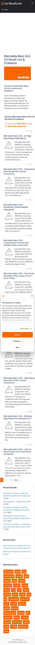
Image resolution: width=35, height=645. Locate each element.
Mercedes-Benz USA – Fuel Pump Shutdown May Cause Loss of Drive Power (19, 275)
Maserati (22, 604)
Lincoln (13, 604)
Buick (14, 581)
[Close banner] (32, 296)
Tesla (6, 627)
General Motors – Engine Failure (15, 501)
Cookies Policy (22, 642)
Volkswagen (23, 627)
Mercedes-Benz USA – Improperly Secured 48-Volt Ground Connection (19, 171)
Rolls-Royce (17, 622)
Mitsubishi (8, 617)
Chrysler (17, 585)
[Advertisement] (17, 31)
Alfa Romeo (8, 572)
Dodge (24, 585)
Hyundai (7, 595)
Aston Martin (9, 576)
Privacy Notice (12, 642)
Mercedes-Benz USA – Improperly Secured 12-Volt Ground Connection (19, 380)
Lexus (6, 604)
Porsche (7, 622)
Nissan (16, 617)
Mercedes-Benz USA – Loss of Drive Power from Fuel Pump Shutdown (17, 451)
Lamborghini (13, 599)
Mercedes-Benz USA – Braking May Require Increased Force (18, 417)
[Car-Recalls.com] (11, 3)
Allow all (17, 335)
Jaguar (22, 595)
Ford (13, 590)
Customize (16, 341)
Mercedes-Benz (9, 613)
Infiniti (15, 595)
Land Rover (25, 599)
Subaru (26, 622)
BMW (26, 576)
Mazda (6, 608)
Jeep (28, 595)
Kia (5, 599)
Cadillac (21, 581)
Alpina (17, 572)
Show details (24, 328)
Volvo (6, 631)
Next (17, 480)
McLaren (15, 608)
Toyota (13, 627)
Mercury (21, 613)
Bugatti (7, 581)
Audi (24, 572)
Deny (17, 347)
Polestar (25, 617)
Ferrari (6, 590)
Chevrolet (7, 585)
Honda (26, 590)
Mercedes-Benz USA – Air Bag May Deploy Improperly (17, 137)
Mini (27, 613)
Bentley (19, 576)
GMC (19, 590)
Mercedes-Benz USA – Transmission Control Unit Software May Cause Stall (16, 242)
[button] (32, 3)
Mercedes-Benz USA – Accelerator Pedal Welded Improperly (16, 207)
